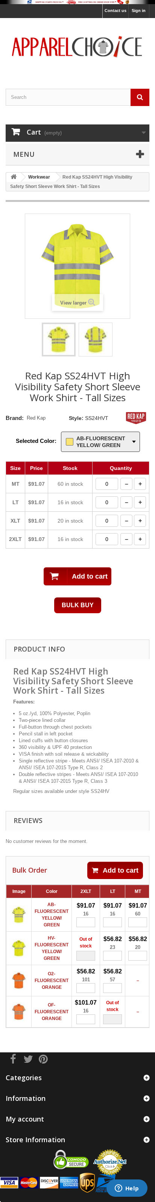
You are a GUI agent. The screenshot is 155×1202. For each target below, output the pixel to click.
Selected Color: (36, 441)
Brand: (15, 418)
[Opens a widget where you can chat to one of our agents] (126, 1188)
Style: (76, 418)
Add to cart (120, 870)
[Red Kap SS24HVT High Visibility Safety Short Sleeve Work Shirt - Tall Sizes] (58, 339)
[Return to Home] (13, 177)
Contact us (115, 10)
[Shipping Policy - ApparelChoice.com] (77, 2)
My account (25, 1118)
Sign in (139, 10)
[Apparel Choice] (77, 47)
